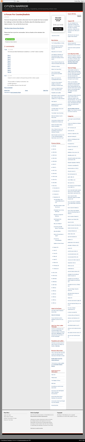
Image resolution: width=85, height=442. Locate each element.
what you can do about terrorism (74, 328)
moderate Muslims (71, 230)
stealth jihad (70, 268)
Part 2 (9, 57)
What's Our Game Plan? (56, 69)
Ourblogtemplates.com (23, 440)
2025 (54, 146)
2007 (54, 284)
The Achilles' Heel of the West (57, 113)
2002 (54, 299)
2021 (54, 158)
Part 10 (9, 72)
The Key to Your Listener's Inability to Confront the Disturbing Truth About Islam (57, 84)
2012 (54, 185)
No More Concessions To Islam (10, 418)
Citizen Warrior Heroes (8, 416)
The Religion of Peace (55, 380)
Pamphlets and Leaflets (56, 92)
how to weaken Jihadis (72, 216)
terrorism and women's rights (74, 300)
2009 (54, 278)
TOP (84, 440)
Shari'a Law (70, 265)
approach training (71, 136)
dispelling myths (71, 155)
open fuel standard (72, 236)
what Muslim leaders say (73, 325)
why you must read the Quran (74, 335)
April (55, 259)
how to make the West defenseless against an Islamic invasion (74, 197)
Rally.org (75, 24)
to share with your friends (73, 315)
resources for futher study (73, 259)
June (55, 253)
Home (26, 90)
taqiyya (69, 92)
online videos (70, 233)
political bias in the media (73, 242)
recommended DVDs (72, 256)
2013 (54, 182)
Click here (57, 346)
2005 (54, 290)
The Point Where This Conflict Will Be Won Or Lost (59, 201)
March (55, 262)
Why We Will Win (57, 231)
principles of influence (72, 245)
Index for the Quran (55, 315)
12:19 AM (10, 49)
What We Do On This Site (56, 51)
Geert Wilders (71, 179)
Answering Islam (54, 405)
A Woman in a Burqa (55, 66)
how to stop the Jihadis (72, 207)
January (55, 268)
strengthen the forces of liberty (74, 284)
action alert (70, 130)
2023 (54, 152)
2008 (54, 281)
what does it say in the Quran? (74, 320)
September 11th (71, 262)
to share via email (71, 312)
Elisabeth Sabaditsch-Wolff (73, 162)
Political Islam (54, 377)
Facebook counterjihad (72, 165)
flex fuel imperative (72, 174)
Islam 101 (53, 374)
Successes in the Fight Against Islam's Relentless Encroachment (57, 392)
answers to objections (72, 133)
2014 (54, 179)
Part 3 (9, 59)
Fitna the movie (71, 171)
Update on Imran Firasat (59, 243)
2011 (54, 272)
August (55, 247)
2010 (54, 275)
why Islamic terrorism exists (73, 332)
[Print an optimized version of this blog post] (10, 40)
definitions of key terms (72, 152)
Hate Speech (54, 101)
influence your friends (72, 219)
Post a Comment (8, 87)
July (55, 250)
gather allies (70, 176)
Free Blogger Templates (6, 440)
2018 (54, 167)
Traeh (5, 49)
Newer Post (7, 90)
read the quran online (72, 251)
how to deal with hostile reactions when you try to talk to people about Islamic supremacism (74, 192)
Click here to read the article (36, 428)
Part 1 (9, 55)
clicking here (70, 26)
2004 (54, 293)
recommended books (72, 254)
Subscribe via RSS (55, 35)
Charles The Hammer (72, 146)
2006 (54, 287)
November (56, 191)
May (55, 256)
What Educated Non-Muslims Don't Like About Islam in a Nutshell (57, 47)
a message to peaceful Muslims (74, 118)
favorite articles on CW (72, 168)
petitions (69, 239)
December (56, 188)
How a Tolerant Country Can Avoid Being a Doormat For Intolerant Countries (57, 131)
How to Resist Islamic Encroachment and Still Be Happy (56, 74)
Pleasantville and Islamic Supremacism (38, 416)
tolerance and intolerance (73, 318)
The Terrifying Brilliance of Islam (57, 43)
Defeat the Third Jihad (8, 419)
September (56, 197)
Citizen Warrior (16, 6)
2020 (54, 161)
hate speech (70, 182)
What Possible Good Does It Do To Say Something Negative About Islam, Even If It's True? (57, 136)
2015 (54, 176)
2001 (54, 302)
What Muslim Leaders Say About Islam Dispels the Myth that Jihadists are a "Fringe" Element (57, 97)
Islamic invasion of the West (73, 225)
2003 (54, 296)
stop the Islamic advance (73, 271)
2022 (54, 155)
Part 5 (9, 62)
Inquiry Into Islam (7, 414)
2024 (54, 149)
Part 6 (9, 64)
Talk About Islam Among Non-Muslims (14, 28)
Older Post (45, 90)
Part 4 (9, 61)
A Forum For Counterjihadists (17, 14)
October (55, 194)
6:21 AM (10, 75)
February (56, 265)
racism (69, 248)
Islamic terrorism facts (72, 228)
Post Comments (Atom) (15, 92)
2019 (54, 164)
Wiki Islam (53, 383)
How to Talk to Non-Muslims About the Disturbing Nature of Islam (74, 212)
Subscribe (58, 29)
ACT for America (71, 127)
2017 (54, 170)
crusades (70, 149)
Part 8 (9, 68)
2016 (54, 173)
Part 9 (9, 70)
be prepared (70, 143)
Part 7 (9, 66)
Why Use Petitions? (58, 223)
